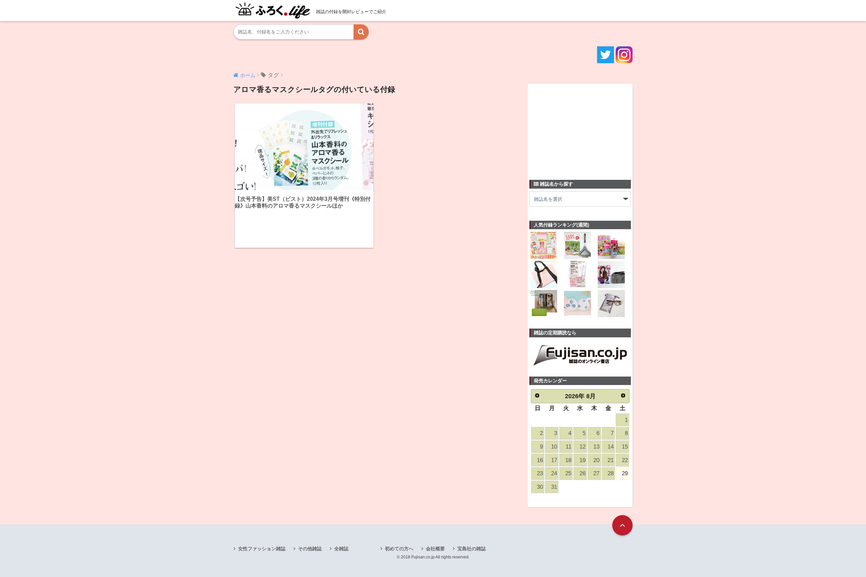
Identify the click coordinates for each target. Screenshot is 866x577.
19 (582, 460)
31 (554, 487)
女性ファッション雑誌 (262, 548)
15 (625, 446)
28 (611, 473)
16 (540, 460)
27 (596, 473)
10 (554, 446)
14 (611, 446)
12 (582, 446)
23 (540, 473)
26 (582, 473)
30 (540, 487)
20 (596, 460)
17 (554, 460)
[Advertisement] (580, 128)
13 (596, 446)
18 (568, 460)
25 (568, 473)
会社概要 (435, 548)
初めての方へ (399, 548)
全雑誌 (341, 548)
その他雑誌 (310, 548)
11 (568, 446)
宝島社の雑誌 (471, 548)
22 (625, 460)
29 (625, 473)
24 (554, 473)
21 (611, 460)
